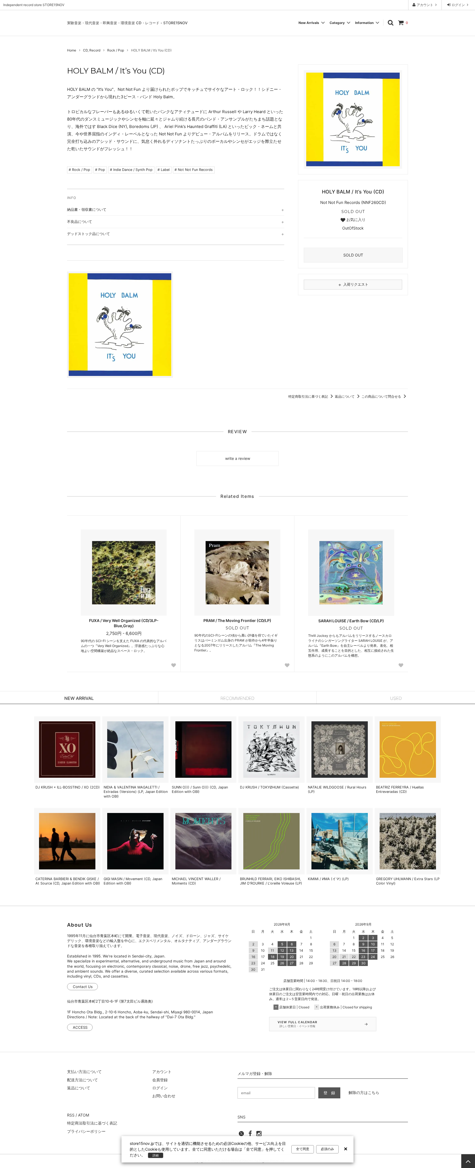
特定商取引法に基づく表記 (308, 396)
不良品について (79, 221)
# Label (164, 170)
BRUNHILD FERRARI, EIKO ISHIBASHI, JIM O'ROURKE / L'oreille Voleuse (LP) (271, 881)
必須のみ (327, 1149)
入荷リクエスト (353, 284)
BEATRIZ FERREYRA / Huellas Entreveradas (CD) (400, 789)
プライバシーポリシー (86, 1131)
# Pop (100, 170)
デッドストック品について (88, 233)
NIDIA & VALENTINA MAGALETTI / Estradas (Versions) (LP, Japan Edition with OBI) (136, 791)
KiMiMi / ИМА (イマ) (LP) (328, 879)
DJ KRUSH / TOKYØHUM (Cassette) (269, 787)
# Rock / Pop (79, 170)
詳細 (156, 1155)
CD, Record (91, 50)
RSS (70, 1115)
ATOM (83, 1115)
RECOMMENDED (237, 698)
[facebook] (250, 1135)
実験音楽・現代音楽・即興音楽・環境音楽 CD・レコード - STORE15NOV (127, 23)
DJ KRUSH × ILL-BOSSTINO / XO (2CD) (67, 787)
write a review (237, 458)
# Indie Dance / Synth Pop (131, 170)
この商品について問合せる (381, 396)
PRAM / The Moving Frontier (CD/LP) (237, 620)
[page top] (468, 1161)
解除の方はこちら (364, 1092)
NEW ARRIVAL (79, 698)
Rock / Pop (115, 50)
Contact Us (83, 986)
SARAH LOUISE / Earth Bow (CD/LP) (351, 620)
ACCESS (80, 1027)
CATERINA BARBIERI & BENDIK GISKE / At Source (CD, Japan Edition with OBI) (67, 881)
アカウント (425, 5)
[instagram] (259, 1135)
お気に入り (355, 219)
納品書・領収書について (86, 209)
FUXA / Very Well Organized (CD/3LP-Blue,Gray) (124, 623)
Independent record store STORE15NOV (33, 5)
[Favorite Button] (173, 665)
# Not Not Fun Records (194, 170)
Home (71, 50)
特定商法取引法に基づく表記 (92, 1123)
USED (396, 698)
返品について (345, 396)
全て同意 (302, 1149)
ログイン (458, 5)
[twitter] (241, 1135)
